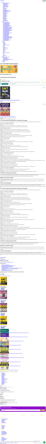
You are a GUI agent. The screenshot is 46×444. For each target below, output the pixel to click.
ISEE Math (3, 428)
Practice (3, 21)
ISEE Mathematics (5, 13)
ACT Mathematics (5, 3)
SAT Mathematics (9, 262)
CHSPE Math (3, 375)
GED (3, 45)
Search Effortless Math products (4, 371)
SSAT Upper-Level (5, 48)
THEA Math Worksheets (6, 38)
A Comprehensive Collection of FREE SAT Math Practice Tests (16, 357)
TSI (3, 53)
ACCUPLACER (5, 55)
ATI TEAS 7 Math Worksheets (6, 25)
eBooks (3, 2)
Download (2, 101)
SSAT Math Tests (5, 18)
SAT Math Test (4, 262)
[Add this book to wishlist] (43, 87)
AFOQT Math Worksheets (6, 23)
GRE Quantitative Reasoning (6, 11)
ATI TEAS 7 (4, 43)
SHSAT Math (3, 379)
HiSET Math (3, 377)
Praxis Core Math (4, 381)
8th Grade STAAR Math (4, 382)
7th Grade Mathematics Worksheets (7, 29)
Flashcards (3, 421)
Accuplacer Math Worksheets (6, 22)
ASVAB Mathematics (5, 5)
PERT (4, 49)
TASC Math (3, 383)
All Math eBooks (4, 431)
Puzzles (3, 56)
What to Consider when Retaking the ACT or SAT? (15, 361)
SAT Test (12, 262)
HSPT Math (4, 12)
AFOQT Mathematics (5, 4)
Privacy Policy (16, 442)
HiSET (4, 46)
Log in (1, 388)
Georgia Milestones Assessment (7, 10)
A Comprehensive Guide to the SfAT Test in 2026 (15, 349)
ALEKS (4, 42)
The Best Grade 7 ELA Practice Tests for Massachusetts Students (10, 268)
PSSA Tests (4, 15)
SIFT (3, 50)
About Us (3, 437)
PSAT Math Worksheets (6, 34)
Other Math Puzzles (5, 60)
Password (1, 387)
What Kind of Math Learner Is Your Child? (6, 270)
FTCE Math (4, 9)
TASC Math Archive (5, 20)
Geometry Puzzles (5, 58)
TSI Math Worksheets (6, 40)
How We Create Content (4, 438)
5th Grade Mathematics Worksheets (7, 28)
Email (1, 395)
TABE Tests (4, 19)
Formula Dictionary (4, 422)
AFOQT (4, 41)
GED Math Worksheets (6, 26)
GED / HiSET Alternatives (6, 52)
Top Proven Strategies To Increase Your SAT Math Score (15, 353)
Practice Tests (3, 420)
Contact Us (3, 440)
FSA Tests (4, 8)
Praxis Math (4, 14)
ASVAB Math (3, 374)
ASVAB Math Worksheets (6, 24)
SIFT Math (4, 17)
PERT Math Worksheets (6, 33)
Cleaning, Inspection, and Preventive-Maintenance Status (8, 265)
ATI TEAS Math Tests (6, 6)
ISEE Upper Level (5, 47)
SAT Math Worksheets (6, 35)
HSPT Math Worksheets (6, 32)
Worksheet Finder (4, 419)
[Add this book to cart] (44, 87)
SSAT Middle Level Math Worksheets (7, 36)
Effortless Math (2, 0)
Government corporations (5, 267)
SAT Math (1, 262)
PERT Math (3, 380)
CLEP (4, 7)
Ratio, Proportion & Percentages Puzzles (8, 59)
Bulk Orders (8, 442)
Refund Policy (11, 442)
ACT (3, 54)
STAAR (4, 51)
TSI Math (3, 384)
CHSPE (4, 44)
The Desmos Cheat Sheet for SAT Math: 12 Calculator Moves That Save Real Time (19, 332)
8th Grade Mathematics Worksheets (7, 30)
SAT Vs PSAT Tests (4, 269)
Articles (4, 61)
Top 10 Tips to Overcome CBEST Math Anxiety (7, 266)
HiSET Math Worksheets (6, 31)
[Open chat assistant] (44, 442)
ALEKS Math (3, 373)
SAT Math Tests (5, 16)
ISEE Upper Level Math (4, 378)
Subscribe (43, 410)
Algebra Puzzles (5, 57)
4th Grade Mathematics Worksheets (7, 27)
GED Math (3, 376)
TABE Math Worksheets (6, 39)
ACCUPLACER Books (4, 432)
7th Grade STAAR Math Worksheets (7, 37)
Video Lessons (3, 434)
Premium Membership (4, 433)
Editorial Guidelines (4, 439)
